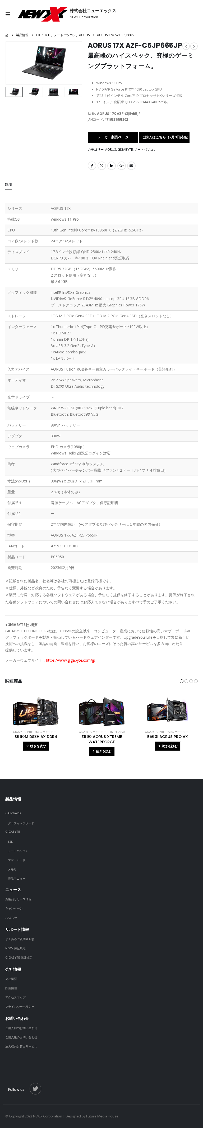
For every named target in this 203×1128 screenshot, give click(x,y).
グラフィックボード (21, 823)
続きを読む (38, 746)
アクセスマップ (15, 997)
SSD (10, 841)
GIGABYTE (125, 149)
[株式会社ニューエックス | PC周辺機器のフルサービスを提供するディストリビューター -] (42, 14)
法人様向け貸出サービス (21, 1046)
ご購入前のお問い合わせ (21, 1028)
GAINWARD (13, 813)
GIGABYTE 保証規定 (18, 957)
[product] (36, 711)
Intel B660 (34, 732)
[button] (12, 63)
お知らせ (11, 918)
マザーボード (51, 732)
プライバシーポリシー (19, 1006)
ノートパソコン (145, 149)
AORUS (110, 149)
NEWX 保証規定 (15, 948)
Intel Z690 (117, 732)
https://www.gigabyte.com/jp (70, 660)
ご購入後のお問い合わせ (21, 1037)
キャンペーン (14, 908)
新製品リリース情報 (18, 899)
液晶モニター (16, 878)
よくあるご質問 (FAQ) (19, 939)
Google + (121, 166)
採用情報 (11, 988)
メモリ (12, 869)
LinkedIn (111, 166)
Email (131, 166)
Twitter (102, 166)
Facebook (92, 166)
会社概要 (11, 979)
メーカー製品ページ (113, 137)
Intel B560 (166, 732)
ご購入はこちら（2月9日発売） (166, 137)
